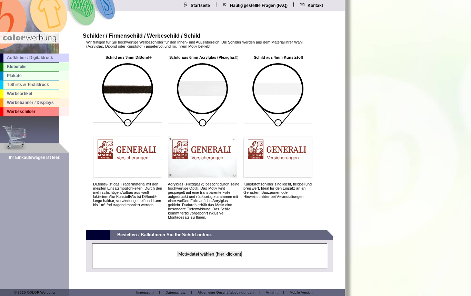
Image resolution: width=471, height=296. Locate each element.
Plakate (14, 75)
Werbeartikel (19, 93)
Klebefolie (17, 66)
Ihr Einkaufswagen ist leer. (34, 157)
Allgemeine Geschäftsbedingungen (226, 292)
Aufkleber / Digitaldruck (30, 57)
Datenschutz (176, 292)
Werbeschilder (21, 111)
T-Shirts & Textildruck (28, 84)
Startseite (200, 5)
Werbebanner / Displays (30, 102)
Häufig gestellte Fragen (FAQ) (259, 5)
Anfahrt (272, 292)
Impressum (144, 292)
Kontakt (315, 5)
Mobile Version (301, 292)
